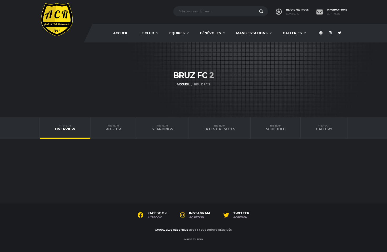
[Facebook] (321, 33)
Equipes (177, 33)
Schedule (275, 127)
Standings (162, 127)
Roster (113, 127)
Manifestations (251, 33)
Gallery (324, 127)
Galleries (292, 33)
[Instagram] (331, 33)
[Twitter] (340, 33)
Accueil (120, 33)
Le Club (147, 33)
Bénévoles (210, 33)
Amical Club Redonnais (171, 229)
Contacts (292, 14)
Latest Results (219, 127)
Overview (65, 127)
